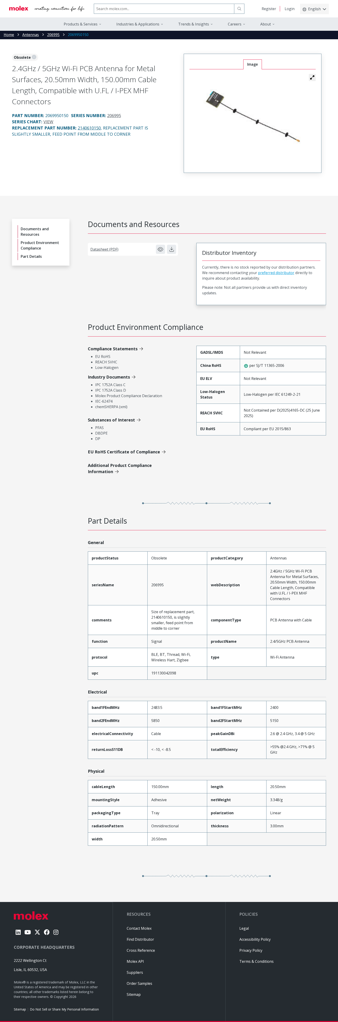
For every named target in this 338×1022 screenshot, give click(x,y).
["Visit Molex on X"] (37, 932)
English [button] (314, 8)
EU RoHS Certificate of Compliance (124, 452)
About (265, 24)
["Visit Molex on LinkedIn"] (18, 932)
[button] (312, 77)
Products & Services (80, 24)
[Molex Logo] (47, 9)
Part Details (31, 256)
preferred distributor (276, 272)
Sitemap (20, 1009)
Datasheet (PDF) (104, 249)
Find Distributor (140, 939)
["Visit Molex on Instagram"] (56, 932)
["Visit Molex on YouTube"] (28, 932)
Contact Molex (139, 928)
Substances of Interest (111, 420)
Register (269, 8)
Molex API (135, 961)
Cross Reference (141, 950)
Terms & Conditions (256, 961)
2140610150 (89, 128)
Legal (244, 928)
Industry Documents (109, 377)
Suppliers (135, 972)
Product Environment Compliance (40, 245)
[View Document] (160, 249)
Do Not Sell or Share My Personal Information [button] (64, 1009)
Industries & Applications (137, 24)
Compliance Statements (112, 348)
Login (290, 8)
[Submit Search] (239, 9)
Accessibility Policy (255, 939)
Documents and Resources (35, 231)
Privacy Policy (250, 950)
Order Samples (139, 983)
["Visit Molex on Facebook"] (47, 932)
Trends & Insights (193, 24)
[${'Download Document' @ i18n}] (171, 249)
